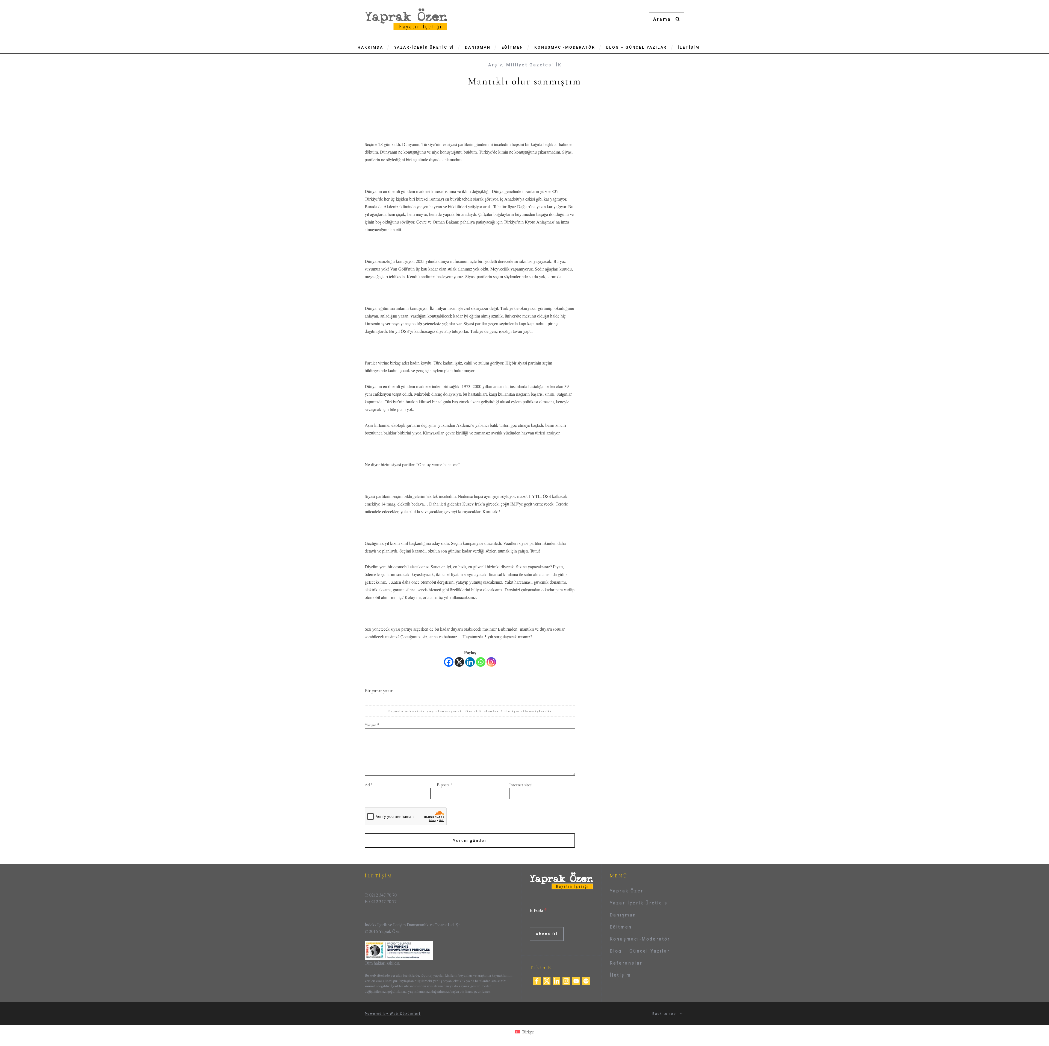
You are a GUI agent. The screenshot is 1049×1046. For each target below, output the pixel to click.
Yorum (372, 725)
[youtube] (576, 980)
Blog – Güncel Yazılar (640, 951)
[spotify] (586, 980)
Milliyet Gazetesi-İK (534, 64)
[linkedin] (556, 980)
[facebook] (536, 980)
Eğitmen (621, 927)
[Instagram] (491, 662)
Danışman (623, 915)
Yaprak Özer (626, 891)
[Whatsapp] (480, 662)
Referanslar (626, 963)
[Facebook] (448, 662)
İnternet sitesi (520, 785)
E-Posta (538, 910)
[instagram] (566, 980)
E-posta (445, 785)
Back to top (665, 1014)
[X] (459, 662)
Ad (369, 785)
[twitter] (546, 980)
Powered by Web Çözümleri (393, 1014)
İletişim (620, 975)
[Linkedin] (470, 662)
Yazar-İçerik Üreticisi (639, 903)
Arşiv (495, 64)
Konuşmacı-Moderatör (640, 939)
